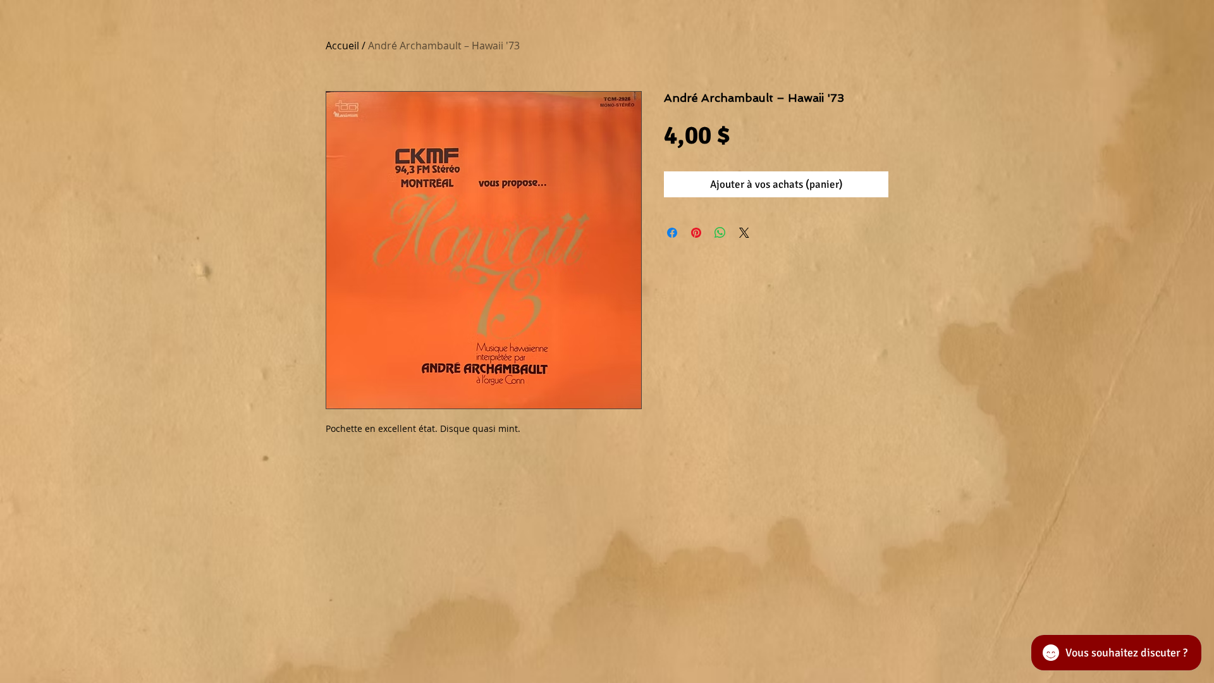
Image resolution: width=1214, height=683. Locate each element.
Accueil (342, 45)
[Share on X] (744, 232)
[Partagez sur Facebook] (672, 232)
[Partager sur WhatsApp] (720, 232)
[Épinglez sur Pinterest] (696, 232)
